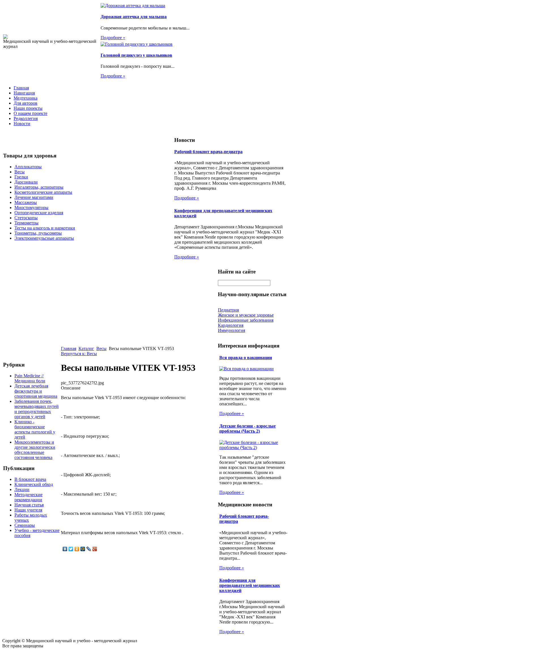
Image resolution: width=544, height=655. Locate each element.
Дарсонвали (26, 182)
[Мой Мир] (83, 549)
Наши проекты (28, 108)
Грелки (21, 176)
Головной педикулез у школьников (136, 55)
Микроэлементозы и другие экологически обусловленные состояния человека (34, 450)
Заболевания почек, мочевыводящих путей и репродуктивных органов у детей (36, 409)
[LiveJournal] (89, 549)
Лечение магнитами (33, 197)
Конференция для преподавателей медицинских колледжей (249, 585)
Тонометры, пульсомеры (38, 233)
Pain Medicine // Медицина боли (29, 378)
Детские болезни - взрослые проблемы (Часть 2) (247, 428)
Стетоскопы (26, 217)
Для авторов (25, 103)
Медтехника (25, 98)
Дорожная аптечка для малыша (134, 16)
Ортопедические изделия (38, 212)
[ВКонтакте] (65, 549)
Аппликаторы (28, 166)
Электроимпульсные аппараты (44, 238)
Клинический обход (33, 484)
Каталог (86, 348)
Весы (19, 171)
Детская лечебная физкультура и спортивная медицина (35, 391)
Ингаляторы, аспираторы (38, 187)
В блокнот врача (30, 479)
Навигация (24, 92)
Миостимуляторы (31, 207)
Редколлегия (26, 118)
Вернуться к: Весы (79, 353)
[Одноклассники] (77, 549)
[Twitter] (71, 549)
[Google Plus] (95, 549)
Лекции (21, 489)
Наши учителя (28, 509)
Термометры (26, 222)
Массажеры (25, 202)
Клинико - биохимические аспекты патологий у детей (34, 429)
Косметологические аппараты (43, 192)
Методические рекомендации (28, 497)
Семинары (24, 525)
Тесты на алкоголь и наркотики (44, 228)
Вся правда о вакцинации (245, 357)
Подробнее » (113, 37)
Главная (21, 87)
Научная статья (29, 504)
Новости (22, 123)
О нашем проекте (30, 113)
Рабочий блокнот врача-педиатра (208, 151)
